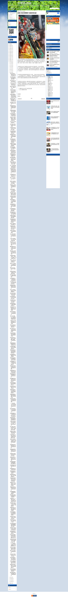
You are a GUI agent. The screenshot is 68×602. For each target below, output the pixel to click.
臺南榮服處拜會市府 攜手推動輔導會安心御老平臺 (13, 213)
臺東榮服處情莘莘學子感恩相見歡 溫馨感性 (13, 472)
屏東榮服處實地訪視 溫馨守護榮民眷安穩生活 (13, 304)
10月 (11, 578)
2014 (10, 45)
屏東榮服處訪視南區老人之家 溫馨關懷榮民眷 (13, 475)
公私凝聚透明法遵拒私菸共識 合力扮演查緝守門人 (13, 175)
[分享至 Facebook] (31, 88)
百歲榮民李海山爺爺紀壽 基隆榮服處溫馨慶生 (13, 144)
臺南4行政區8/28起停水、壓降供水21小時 (13, 87)
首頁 (9, 8)
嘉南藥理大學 (11, 18)
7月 (11, 70)
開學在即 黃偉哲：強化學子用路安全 (13, 268)
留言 (10, 24)
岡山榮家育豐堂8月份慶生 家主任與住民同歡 (13, 387)
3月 (11, 65)
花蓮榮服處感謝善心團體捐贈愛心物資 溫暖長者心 (13, 462)
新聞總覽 (48, 76)
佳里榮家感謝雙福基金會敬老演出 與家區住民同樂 (13, 151)
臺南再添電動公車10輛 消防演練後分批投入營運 (13, 162)
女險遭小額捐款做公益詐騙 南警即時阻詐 (13, 231)
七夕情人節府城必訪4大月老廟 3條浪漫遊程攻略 (13, 239)
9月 (11, 577)
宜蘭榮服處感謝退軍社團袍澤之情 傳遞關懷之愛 (13, 155)
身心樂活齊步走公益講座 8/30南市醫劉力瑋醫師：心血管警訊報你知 (13, 339)
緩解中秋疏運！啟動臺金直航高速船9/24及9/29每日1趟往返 (55, 123)
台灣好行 (10, 17)
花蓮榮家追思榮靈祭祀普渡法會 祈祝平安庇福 (13, 454)
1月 (11, 62)
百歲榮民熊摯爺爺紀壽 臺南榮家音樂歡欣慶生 (13, 216)
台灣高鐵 (10, 14)
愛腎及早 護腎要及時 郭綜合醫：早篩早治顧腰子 (13, 182)
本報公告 (17, 8)
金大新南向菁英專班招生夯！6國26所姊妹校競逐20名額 (55, 149)
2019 (10, 52)
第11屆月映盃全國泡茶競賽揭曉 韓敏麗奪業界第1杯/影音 (55, 139)
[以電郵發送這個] (28, 88)
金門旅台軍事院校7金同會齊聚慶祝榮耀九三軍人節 (13, 562)
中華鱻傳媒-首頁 (12, 13)
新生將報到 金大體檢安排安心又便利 (13, 103)
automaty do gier (10, 0)
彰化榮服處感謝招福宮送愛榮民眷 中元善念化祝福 (13, 114)
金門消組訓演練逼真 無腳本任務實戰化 (13, 275)
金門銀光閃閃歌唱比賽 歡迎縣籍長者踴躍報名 (13, 570)
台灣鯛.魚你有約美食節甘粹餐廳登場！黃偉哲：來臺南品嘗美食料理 (13, 423)
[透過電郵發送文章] (27, 88)
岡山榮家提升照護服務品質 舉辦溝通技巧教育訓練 (13, 193)
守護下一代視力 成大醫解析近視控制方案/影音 (13, 260)
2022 (10, 56)
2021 (10, 55)
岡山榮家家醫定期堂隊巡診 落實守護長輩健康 (13, 132)
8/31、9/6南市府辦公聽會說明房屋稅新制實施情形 (13, 166)
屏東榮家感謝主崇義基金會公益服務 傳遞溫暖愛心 (13, 371)
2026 (10, 583)
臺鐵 (10, 15)
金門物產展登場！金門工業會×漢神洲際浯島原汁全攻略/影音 (55, 128)
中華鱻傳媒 (24, 3)
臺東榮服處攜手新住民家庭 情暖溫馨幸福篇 (13, 532)
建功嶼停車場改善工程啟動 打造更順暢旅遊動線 (13, 272)
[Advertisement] (54, 31)
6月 (11, 69)
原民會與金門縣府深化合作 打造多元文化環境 (13, 555)
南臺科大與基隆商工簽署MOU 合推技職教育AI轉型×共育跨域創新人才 (13, 441)
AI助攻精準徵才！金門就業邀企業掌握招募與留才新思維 (55, 144)
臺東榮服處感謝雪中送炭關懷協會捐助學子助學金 (13, 358)
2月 (11, 63)
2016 (10, 48)
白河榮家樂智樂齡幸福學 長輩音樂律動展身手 (13, 347)
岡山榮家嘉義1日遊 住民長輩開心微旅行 (13, 466)
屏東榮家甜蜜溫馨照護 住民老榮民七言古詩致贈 (13, 111)
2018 (10, 51)
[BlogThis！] (29, 88)
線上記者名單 (22, 8)
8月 (11, 72)
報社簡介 (13, 8)
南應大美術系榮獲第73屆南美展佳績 (13, 551)
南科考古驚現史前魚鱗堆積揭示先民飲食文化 (13, 326)
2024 (10, 59)
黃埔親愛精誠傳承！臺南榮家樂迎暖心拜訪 (13, 148)
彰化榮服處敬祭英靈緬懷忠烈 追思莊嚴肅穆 (13, 355)
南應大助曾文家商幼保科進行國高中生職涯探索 (13, 294)
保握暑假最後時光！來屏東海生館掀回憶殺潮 (13, 190)
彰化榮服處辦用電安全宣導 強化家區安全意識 (13, 297)
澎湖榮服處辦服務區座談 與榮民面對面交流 (13, 383)
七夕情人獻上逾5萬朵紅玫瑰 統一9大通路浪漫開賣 (13, 84)
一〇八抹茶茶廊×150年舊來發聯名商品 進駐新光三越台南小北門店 (13, 405)
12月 (11, 581)
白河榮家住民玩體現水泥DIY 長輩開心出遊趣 (13, 128)
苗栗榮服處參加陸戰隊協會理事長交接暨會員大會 (13, 344)
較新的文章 (20, 98)
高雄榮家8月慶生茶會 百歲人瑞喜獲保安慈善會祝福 (13, 528)
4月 (11, 66)
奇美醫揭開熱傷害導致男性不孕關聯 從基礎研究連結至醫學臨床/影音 (13, 170)
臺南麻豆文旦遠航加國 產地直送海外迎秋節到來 (13, 432)
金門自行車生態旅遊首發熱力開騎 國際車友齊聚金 (13, 548)
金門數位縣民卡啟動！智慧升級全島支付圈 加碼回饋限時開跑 (55, 107)
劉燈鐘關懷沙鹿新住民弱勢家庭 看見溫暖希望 (13, 495)
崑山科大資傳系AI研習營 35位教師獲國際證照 (13, 290)
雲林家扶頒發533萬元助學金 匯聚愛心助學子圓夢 (13, 540)
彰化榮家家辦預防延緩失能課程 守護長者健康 (13, 209)
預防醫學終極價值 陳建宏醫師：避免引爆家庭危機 (13, 99)
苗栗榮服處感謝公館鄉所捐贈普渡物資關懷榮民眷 (13, 418)
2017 (10, 49)
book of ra (34, 593)
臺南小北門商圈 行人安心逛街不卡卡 (13, 178)
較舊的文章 (43, 98)
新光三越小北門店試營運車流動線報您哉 (13, 125)
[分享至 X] (30, 88)
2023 (10, 58)
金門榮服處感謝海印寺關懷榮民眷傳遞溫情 (13, 492)
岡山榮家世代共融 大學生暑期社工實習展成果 (13, 301)
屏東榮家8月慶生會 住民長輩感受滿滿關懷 (13, 197)
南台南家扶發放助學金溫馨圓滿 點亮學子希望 (13, 78)
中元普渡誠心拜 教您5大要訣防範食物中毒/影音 (13, 282)
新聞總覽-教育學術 (24, 89)
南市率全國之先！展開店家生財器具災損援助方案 (13, 74)
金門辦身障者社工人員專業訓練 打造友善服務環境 (13, 279)
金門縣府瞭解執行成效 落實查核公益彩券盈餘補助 (13, 558)
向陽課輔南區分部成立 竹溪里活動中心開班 (13, 520)
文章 (10, 587)
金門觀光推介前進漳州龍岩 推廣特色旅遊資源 (13, 517)
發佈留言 (19, 96)
